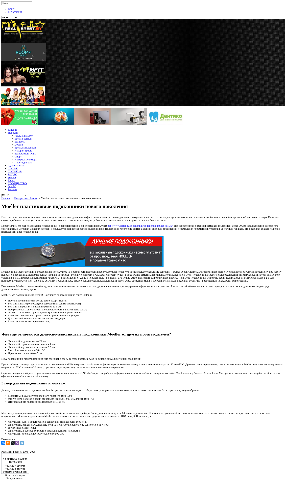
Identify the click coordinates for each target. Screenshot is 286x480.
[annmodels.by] (23, 104)
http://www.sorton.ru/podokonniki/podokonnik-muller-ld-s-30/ (140, 225)
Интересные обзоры (25, 198)
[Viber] (17, 443)
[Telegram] (22, 443)
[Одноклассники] (8, 443)
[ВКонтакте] (3, 443)
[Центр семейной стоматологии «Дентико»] (165, 124)
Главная (5, 198)
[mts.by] (56, 124)
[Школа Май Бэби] (19, 124)
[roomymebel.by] (23, 60)
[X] (13, 443)
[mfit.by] (23, 82)
